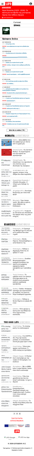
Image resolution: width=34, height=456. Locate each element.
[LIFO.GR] (8, 4)
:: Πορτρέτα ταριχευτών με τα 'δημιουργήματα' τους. (18, 113)
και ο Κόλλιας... (10, 83)
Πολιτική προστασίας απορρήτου (21, 448)
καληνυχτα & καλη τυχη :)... (13, 108)
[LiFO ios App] (24, 438)
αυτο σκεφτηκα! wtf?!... (12, 116)
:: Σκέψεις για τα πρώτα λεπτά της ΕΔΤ (14, 62)
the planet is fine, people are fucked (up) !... (17, 93)
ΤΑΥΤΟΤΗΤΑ (16, 418)
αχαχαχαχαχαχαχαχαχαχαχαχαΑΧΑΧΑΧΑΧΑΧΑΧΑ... (15, 57)
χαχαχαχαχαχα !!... (11, 100)
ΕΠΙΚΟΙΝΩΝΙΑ (17, 421)
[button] (2, 4)
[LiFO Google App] (10, 438)
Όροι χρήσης (6, 448)
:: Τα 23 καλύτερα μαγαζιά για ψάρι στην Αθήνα (16, 81)
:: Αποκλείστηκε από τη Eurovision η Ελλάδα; (16, 53)
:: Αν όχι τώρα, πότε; (10, 44)
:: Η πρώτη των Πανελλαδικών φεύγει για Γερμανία (17, 98)
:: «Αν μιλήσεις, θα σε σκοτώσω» (13, 121)
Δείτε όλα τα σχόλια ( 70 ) (17, 130)
